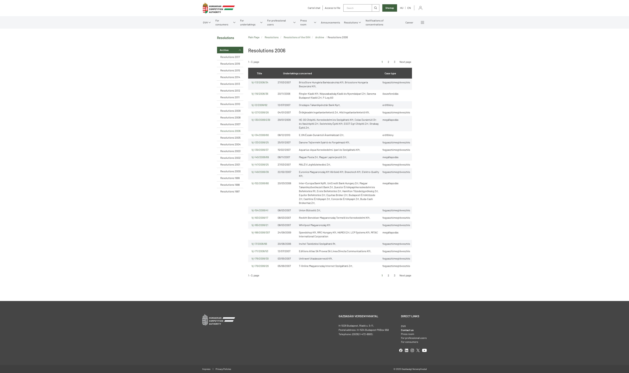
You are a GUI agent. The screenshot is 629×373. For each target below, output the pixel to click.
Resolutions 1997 (230, 191)
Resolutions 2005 (230, 137)
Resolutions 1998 (230, 184)
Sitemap (389, 8)
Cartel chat (314, 8)
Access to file (332, 8)
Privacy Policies (223, 369)
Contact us (407, 330)
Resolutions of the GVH (297, 37)
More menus (422, 22)
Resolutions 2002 (230, 157)
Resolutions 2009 (230, 110)
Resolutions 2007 (230, 124)
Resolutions (351, 22)
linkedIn (406, 350)
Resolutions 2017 (230, 56)
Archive (224, 50)
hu (401, 7)
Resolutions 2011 (230, 97)
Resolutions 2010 (230, 103)
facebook (400, 350)
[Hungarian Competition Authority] (218, 8)
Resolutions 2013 (230, 83)
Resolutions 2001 (230, 164)
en (409, 7)
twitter (418, 350)
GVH (205, 22)
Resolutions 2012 (230, 90)
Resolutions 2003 (230, 151)
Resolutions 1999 (230, 177)
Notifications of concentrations (375, 22)
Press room (303, 22)
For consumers (409, 341)
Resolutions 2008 (230, 117)
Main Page (254, 37)
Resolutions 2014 (230, 77)
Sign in (420, 8)
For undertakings (248, 22)
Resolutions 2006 (230, 130)
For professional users (276, 22)
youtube (424, 350)
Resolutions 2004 (230, 144)
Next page (405, 61)
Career (409, 22)
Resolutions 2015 (230, 70)
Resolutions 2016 (230, 63)
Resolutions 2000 (230, 171)
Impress (206, 369)
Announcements (330, 22)
